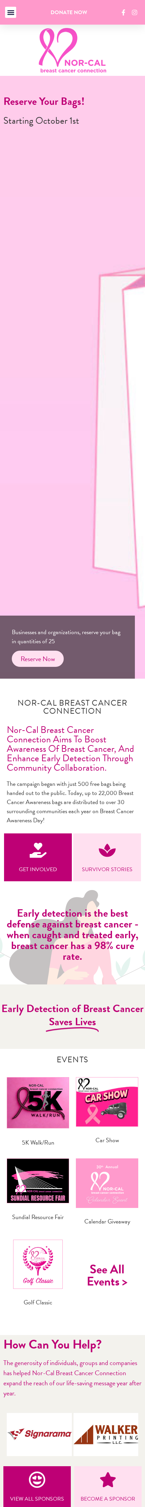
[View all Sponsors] (37, 1479)
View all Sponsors (37, 1499)
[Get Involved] (38, 850)
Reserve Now (38, 659)
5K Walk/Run (38, 1142)
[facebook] (124, 12)
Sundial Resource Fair (38, 1216)
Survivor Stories (107, 869)
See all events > (107, 1275)
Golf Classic (38, 1302)
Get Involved (38, 869)
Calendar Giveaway (107, 1221)
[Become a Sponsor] (107, 1479)
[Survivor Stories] (107, 850)
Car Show (107, 1140)
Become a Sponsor (108, 1499)
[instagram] (135, 12)
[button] (10, 12)
